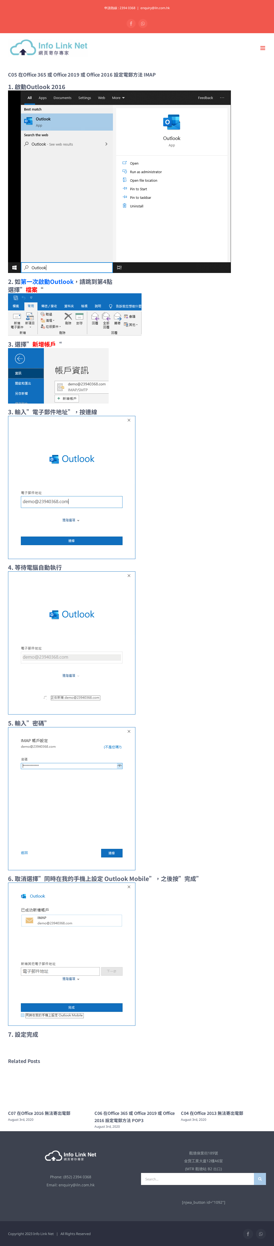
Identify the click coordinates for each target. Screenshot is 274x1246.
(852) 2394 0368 (77, 1176)
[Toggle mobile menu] (263, 48)
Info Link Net (43, 1233)
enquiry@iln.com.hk (155, 8)
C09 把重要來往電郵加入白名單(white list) (222, 1113)
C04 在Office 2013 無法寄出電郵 (125, 1113)
